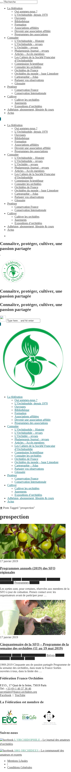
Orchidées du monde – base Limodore (36, 73)
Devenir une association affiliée (33, 31)
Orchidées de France (26, 70)
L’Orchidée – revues (26, 47)
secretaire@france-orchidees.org (18, 691)
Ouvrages (20, 18)
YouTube (20, 695)
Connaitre (13, 37)
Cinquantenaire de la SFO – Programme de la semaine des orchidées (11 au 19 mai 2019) (34, 646)
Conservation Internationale (30, 93)
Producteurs (7, 582)
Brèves (51, 655)
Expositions (53, 579)
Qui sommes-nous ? (26, 11)
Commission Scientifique (29, 63)
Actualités (5, 579)
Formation (20, 24)
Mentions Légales (17, 760)
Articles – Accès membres (29, 54)
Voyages (34, 582)
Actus (10, 112)
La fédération (15, 8)
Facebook (5, 695)
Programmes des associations (31, 34)
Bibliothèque (22, 21)
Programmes (21, 582)
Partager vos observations (29, 80)
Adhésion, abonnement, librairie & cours (30, 109)
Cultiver (12, 96)
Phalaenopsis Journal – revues (32, 50)
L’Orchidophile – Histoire (29, 40)
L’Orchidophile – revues (29, 44)
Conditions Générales (19, 767)
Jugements (21, 103)
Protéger (12, 86)
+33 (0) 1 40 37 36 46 (18, 688)
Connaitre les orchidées (28, 67)
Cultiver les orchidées (27, 99)
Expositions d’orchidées (28, 106)
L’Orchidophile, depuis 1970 (31, 14)
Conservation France (26, 89)
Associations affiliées (27, 27)
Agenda (16, 579)
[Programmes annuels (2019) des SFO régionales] (33, 557)
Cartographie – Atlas (26, 76)
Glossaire (20, 83)
